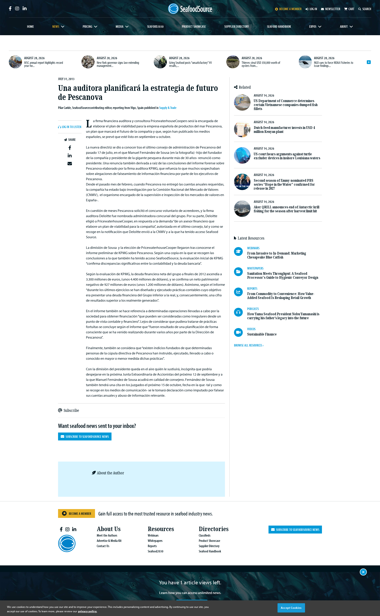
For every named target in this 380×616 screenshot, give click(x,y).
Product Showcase (194, 26)
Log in (313, 9)
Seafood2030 (155, 26)
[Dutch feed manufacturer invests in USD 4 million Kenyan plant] (242, 129)
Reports (152, 546)
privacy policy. (87, 611)
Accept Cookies (291, 607)
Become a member (290, 9)
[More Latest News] (369, 62)
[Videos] (240, 332)
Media (119, 26)
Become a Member (80, 513)
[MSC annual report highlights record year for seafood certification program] (15, 61)
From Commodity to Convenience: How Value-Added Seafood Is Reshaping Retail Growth (280, 295)
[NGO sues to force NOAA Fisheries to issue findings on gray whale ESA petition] (305, 61)
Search (366, 9)
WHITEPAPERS (255, 268)
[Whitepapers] (240, 271)
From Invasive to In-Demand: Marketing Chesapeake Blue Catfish (276, 255)
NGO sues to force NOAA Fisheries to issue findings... (333, 64)
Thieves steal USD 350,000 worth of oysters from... (261, 64)
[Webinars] (240, 251)
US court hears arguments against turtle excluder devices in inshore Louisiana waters (287, 156)
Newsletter (332, 9)
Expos (312, 26)
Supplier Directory (236, 26)
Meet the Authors (107, 535)
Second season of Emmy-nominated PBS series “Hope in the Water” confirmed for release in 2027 (284, 184)
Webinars (153, 535)
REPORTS (252, 288)
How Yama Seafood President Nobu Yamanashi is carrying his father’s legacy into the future (283, 316)
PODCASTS (253, 308)
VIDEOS (251, 329)
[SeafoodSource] (190, 8)
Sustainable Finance (262, 334)
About (344, 26)
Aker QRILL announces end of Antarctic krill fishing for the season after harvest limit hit (286, 209)
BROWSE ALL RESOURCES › (248, 345)
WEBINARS (253, 248)
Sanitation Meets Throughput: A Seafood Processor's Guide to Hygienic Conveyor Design (282, 275)
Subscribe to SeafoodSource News (86, 436)
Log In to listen (71, 127)
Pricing (87, 26)
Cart (351, 9)
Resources (161, 529)
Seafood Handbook (279, 26)
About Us (109, 529)
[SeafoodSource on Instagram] (17, 8)
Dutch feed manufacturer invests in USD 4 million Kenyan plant (284, 129)
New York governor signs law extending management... (118, 64)
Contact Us (103, 546)
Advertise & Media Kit (109, 540)
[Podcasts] (240, 312)
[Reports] (240, 292)
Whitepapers (155, 540)
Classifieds (204, 535)
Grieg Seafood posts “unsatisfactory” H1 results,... (190, 64)
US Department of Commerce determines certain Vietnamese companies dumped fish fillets (286, 104)
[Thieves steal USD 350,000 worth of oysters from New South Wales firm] (232, 61)
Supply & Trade (167, 107)
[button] (70, 148)
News (55, 26)
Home (30, 26)
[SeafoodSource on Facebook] (10, 8)
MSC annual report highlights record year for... (43, 64)
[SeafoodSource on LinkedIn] (25, 8)
